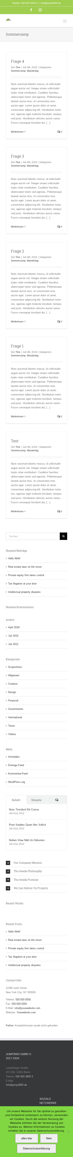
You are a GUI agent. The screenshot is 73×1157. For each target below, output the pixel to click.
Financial (13, 700)
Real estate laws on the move (25, 566)
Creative (13, 683)
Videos (12, 734)
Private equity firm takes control (26, 575)
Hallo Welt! (14, 558)
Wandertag (33, 71)
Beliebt (16, 800)
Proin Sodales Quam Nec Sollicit (27, 824)
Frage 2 (17, 251)
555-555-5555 (23, 999)
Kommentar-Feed (18, 773)
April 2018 (13, 627)
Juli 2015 (13, 635)
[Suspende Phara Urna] (7, 911)
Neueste (36, 800)
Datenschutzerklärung (36, 1148)
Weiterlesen (17, 131)
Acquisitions (15, 666)
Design (12, 692)
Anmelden (13, 756)
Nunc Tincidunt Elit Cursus (24, 809)
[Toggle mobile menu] (65, 21)
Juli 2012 (13, 644)
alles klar (26, 1138)
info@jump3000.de (51, 3)
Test (14, 440)
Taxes (11, 725)
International (15, 717)
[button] (36, 863)
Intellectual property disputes (24, 592)
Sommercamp (18, 71)
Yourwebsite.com (26, 1012)
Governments (15, 708)
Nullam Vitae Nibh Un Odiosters (27, 840)
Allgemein (13, 675)
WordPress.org (16, 782)
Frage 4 (17, 61)
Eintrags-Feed (16, 765)
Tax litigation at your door (22, 583)
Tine (18, 67)
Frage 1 (17, 345)
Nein (49, 1138)
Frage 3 (17, 156)
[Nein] (68, 1132)
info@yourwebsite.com (27, 1008)
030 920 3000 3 (24, 1076)
